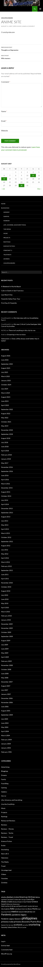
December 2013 (7, 508)
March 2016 (5, 484)
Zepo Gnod (17, 26)
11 (33, 175)
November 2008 (7, 665)
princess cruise (7, 922)
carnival (3, 899)
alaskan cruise (12, 897)
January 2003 (6, 748)
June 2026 (4, 360)
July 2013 (4, 521)
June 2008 (4, 674)
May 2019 (4, 426)
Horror (6, 221)
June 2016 (4, 475)
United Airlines (12, 927)
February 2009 (6, 661)
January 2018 (6, 459)
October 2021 (6, 422)
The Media (7, 229)
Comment (5, 82)
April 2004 (5, 731)
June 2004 (4, 723)
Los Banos (28, 909)
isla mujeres (5, 909)
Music (5, 233)
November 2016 (7, 467)
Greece (35, 902)
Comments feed (6, 950)
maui (39, 909)
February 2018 (6, 455)
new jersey (28, 912)
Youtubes (4, 878)
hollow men (9, 904)
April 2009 (5, 657)
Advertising (5, 767)
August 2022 (5, 413)
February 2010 (6, 616)
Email (4, 121)
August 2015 (5, 492)
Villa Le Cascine (21, 927)
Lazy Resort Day (6, 295)
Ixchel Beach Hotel (20, 909)
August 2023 (5, 397)
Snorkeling (5, 850)
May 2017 (4, 463)
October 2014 (6, 496)
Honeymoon (16, 904)
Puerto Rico (36, 921)
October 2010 (6, 587)
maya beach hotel (6, 912)
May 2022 (4, 418)
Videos (3, 874)
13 (4, 179)
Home (3, 204)
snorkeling (34, 924)
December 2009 (7, 624)
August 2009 (5, 640)
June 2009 (4, 649)
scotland (18, 924)
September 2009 (7, 636)
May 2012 (4, 554)
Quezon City (4, 925)
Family (3, 779)
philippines (29, 918)
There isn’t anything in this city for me (22, 330)
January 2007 (6, 694)
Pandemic (6, 914)
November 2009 (7, 628)
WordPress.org (6, 954)
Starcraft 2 (7, 250)
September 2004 (7, 715)
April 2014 (5, 504)
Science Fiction (9, 246)
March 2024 (5, 393)
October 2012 (6, 537)
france (28, 902)
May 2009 (4, 653)
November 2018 (7, 430)
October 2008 (6, 669)
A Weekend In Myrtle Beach (11, 286)
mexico (14, 911)
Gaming (6, 216)
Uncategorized (7, 18)
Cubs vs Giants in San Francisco (12, 291)
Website (4, 130)
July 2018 (4, 442)
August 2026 (5, 356)
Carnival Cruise (12, 899)
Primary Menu (40, 9)
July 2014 (4, 500)
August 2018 (5, 438)
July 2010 (4, 595)
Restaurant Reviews (8, 821)
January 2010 (6, 620)
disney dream (17, 902)
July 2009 (4, 645)
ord (34, 912)
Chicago (23, 899)
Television (7, 254)
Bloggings (5, 208)
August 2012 (5, 546)
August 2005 (5, 711)
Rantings (6, 242)
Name (4, 111)
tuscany (4, 927)
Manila (34, 909)
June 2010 (4, 599)
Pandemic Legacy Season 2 (11, 919)
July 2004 (4, 719)
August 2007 (5, 686)
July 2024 (4, 389)
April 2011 (5, 579)
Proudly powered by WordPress (10, 964)
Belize (38, 897)
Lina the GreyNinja (7, 804)
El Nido (24, 902)
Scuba (3, 845)
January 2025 (6, 380)
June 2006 (4, 707)
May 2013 (4, 525)
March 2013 (5, 533)
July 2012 (4, 550)
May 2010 (4, 603)
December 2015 (7, 488)
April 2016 (5, 480)
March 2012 (5, 562)
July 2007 (4, 690)
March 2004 (5, 735)
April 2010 (5, 607)
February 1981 (6, 752)
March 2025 (5, 376)
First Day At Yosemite (9, 303)
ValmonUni (5, 339)
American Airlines (27, 897)
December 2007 (7, 682)
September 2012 (7, 541)
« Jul (3, 189)
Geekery (6, 212)
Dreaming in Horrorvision (16, 334)
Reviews (4, 825)
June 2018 (4, 446)
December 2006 (7, 698)
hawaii (3, 904)
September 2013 (7, 513)
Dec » (39, 189)
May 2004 (4, 727)
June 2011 (4, 574)
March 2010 (5, 612)
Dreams (4, 775)
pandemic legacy (19, 914)
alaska (3, 897)
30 (21, 185)
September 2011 (7, 570)
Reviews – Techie (7, 833)
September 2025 (7, 364)
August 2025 (5, 368)
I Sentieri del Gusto (32, 906)
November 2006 (7, 702)
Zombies (6, 259)
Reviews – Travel (7, 837)
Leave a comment (28, 26)
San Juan (10, 925)
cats (19, 899)
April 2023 (5, 405)
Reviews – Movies (7, 829)
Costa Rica (30, 899)
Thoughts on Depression (9, 48)
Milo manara (5, 57)
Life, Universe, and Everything (14, 225)
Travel (3, 866)
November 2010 (7, 583)
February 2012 (6, 566)
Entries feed (5, 945)
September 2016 (7, 471)
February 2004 (6, 740)
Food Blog (4, 783)
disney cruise (6, 902)
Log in (3, 941)
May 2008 (4, 678)
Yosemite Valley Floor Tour (10, 299)
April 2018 (5, 451)
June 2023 (4, 401)
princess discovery (22, 921)
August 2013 (5, 517)
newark (21, 912)
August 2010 (5, 591)
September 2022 (7, 409)
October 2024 (6, 385)
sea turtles (25, 925)
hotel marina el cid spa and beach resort (14, 906)
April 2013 (5, 529)
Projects (6, 237)
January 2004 (6, 744)
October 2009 (6, 632)
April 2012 (5, 558)
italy (12, 908)
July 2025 (4, 372)
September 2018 (7, 434)
